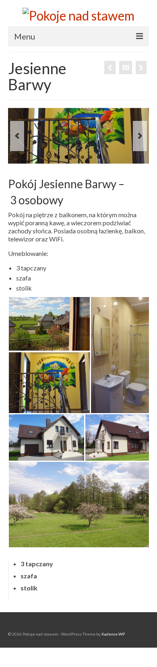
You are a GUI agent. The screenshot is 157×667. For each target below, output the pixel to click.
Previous (17, 136)
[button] (49, 323)
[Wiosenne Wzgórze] (110, 67)
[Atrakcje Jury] (141, 67)
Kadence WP (113, 634)
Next (140, 136)
